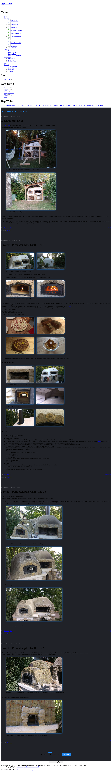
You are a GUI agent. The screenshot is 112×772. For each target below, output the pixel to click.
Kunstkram (6, 90)
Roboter (50, 105)
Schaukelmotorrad (15, 33)
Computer (7, 105)
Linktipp (6, 91)
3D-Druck (62, 105)
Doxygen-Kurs (12, 54)
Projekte (6, 18)
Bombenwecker (12, 52)
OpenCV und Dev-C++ (14, 55)
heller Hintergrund (22, 767)
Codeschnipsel (12, 61)
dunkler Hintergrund (33, 767)
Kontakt (6, 65)
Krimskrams (7, 57)
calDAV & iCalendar (16, 30)
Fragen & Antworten (13, 66)
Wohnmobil (7, 95)
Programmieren (90, 105)
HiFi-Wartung (11, 50)
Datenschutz (26, 770)
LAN (95, 105)
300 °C (71, 306)
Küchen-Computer (15, 36)
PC (77, 105)
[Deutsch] (4, 7)
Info (5, 63)
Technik (6, 94)
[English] (1, 7)
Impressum (11, 71)
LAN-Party (56, 105)
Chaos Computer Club (23, 105)
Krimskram (6, 89)
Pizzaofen (35, 105)
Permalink (107, 228)
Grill (40, 105)
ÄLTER (66, 754)
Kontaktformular (12, 68)
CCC (31, 105)
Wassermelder (14, 24)
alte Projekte (11, 58)
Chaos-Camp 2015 (71, 105)
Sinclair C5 (13, 46)
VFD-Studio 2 (14, 21)
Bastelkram (7, 87)
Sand (99, 441)
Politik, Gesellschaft (9, 93)
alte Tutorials (11, 60)
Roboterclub (81, 105)
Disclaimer (11, 69)
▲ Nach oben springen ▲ (56, 762)
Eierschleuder (14, 27)
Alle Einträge (7, 79)
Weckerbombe (14, 40)
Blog (5, 16)
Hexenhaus (45, 105)
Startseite (19, 770)
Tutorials (6, 49)
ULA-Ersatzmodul (15, 43)
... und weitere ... (12, 47)
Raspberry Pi (101, 105)
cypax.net (6, 3)
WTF (5, 97)
